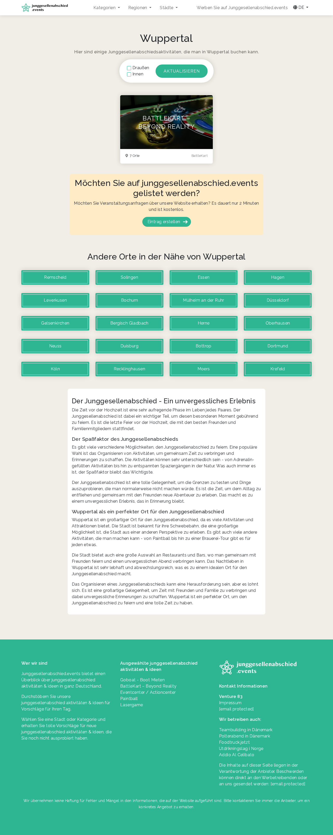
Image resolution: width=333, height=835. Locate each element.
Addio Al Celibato (236, 754)
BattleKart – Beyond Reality (148, 686)
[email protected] (288, 783)
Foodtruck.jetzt (234, 742)
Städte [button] (167, 7)
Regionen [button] (138, 7)
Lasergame (131, 704)
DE (301, 7)
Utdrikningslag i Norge (241, 748)
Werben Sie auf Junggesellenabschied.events (242, 7)
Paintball (129, 698)
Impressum (230, 702)
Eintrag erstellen (164, 221)
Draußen (140, 67)
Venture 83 (230, 696)
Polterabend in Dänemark (244, 736)
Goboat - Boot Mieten (142, 679)
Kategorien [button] (105, 7)
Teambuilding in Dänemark (246, 729)
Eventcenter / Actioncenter (148, 692)
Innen (137, 74)
